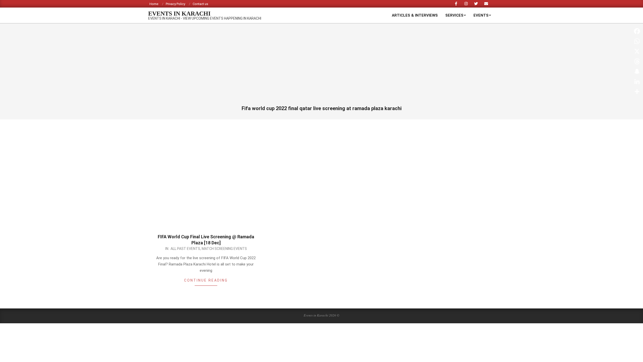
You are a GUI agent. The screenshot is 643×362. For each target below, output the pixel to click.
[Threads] (637, 61)
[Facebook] (637, 31)
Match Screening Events (224, 249)
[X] (637, 51)
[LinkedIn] (637, 81)
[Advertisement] (321, 67)
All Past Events (185, 249)
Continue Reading (206, 280)
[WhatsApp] (637, 41)
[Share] (637, 91)
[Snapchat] (637, 71)
